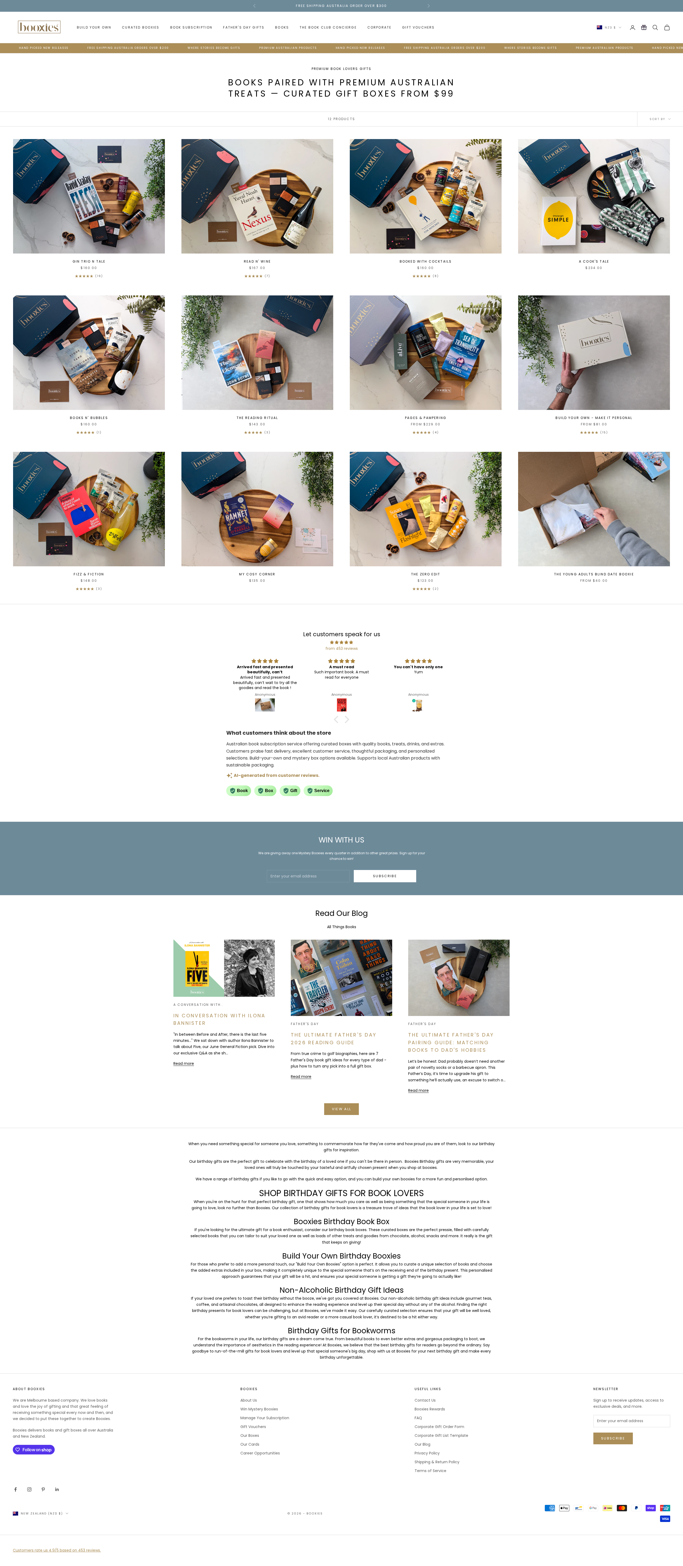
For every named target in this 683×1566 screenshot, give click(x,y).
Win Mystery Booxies (259, 1409)
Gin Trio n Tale (89, 261)
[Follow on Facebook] (15, 1489)
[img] (341, 642)
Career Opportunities (260, 1453)
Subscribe (385, 876)
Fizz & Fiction (89, 574)
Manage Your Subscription (264, 1418)
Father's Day (305, 1024)
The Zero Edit (425, 574)
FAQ (418, 1418)
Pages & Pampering (425, 418)
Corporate (379, 27)
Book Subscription (191, 27)
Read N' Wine (257, 261)
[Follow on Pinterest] (43, 1489)
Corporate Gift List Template (441, 1435)
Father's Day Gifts (243, 27)
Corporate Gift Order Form (439, 1426)
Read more (183, 1063)
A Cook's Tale (594, 261)
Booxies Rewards (430, 1409)
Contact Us (425, 1400)
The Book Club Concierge (328, 27)
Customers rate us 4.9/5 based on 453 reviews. (57, 1550)
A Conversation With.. (198, 1004)
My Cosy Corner (257, 574)
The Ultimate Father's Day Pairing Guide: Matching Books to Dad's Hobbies (451, 1042)
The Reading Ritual (257, 418)
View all (341, 1109)
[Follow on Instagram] (29, 1489)
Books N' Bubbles (89, 418)
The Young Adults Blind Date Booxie (594, 574)
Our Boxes (249, 1435)
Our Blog (422, 1444)
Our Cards (249, 1444)
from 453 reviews (341, 648)
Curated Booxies (140, 27)
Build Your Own (94, 27)
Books (282, 27)
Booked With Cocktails (426, 261)
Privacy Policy (427, 1453)
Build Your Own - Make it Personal (593, 418)
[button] (337, 719)
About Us (248, 1400)
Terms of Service (430, 1470)
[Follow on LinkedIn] (57, 1489)
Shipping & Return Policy (437, 1462)
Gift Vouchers (418, 27)
